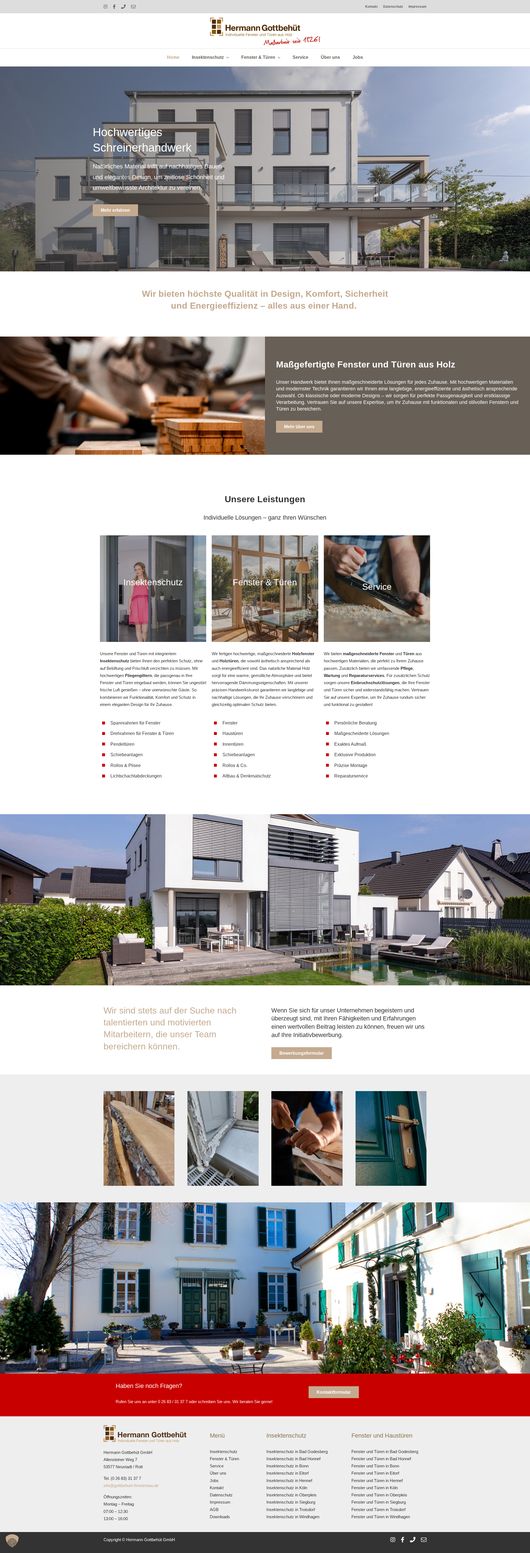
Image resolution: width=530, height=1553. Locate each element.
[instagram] (105, 6)
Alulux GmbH (166, 789)
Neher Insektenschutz (141, 789)
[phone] (123, 6)
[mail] (133, 6)
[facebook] (114, 6)
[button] (12, 1541)
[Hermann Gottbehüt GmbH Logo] (265, 19)
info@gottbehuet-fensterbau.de (131, 1485)
